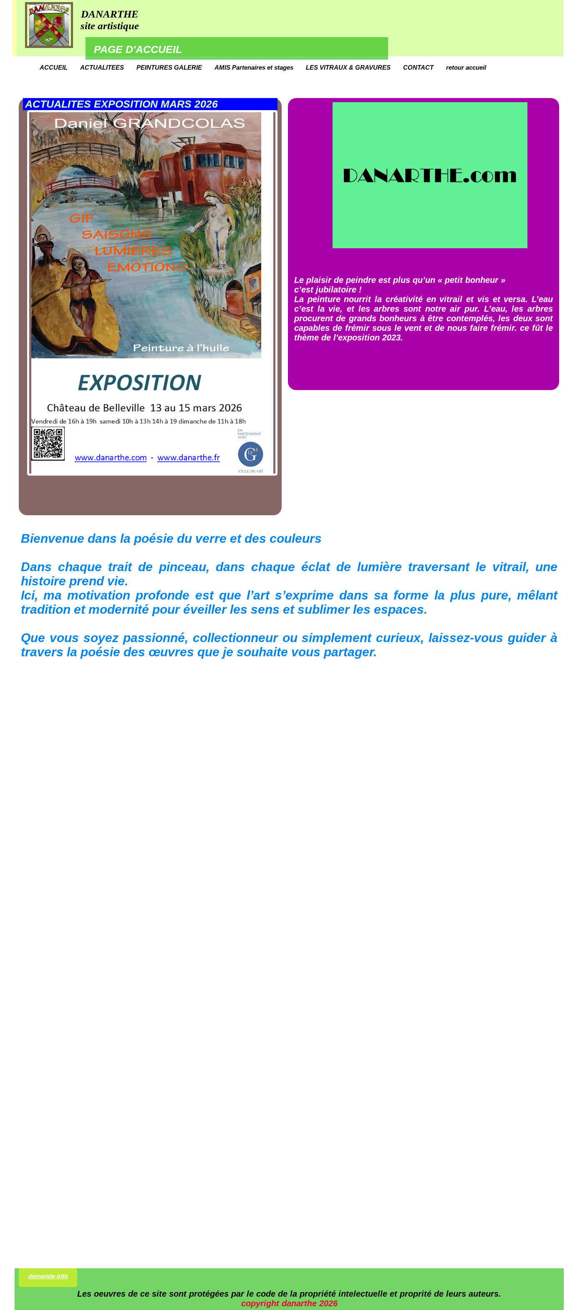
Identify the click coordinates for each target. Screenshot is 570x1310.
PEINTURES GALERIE (169, 67)
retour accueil (466, 67)
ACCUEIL (54, 67)
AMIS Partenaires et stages (253, 67)
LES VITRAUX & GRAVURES (348, 67)
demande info (48, 1276)
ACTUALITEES (102, 67)
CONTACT (418, 67)
